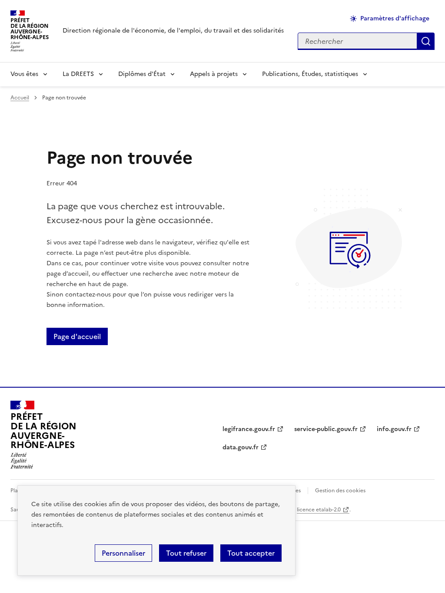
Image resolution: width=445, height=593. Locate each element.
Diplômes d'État (142, 74)
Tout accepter (251, 553)
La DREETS (78, 74)
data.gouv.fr (240, 447)
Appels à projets (214, 74)
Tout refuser (186, 553)
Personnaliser (123, 553)
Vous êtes (24, 74)
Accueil (19, 98)
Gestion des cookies (340, 490)
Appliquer (426, 41)
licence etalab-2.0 (319, 510)
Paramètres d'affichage (394, 18)
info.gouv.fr (394, 429)
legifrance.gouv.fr (248, 429)
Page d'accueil (77, 336)
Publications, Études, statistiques (310, 74)
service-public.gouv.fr (326, 429)
